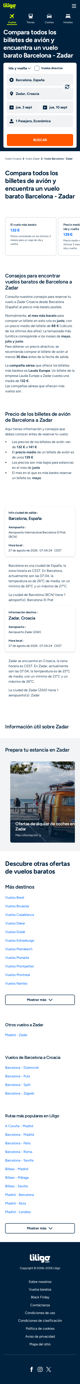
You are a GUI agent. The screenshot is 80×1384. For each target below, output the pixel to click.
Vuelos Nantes (16, 983)
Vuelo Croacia (13, 158)
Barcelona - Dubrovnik (22, 1068)
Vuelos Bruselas (17, 906)
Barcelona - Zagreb (19, 1093)
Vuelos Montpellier (19, 966)
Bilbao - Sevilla (16, 1186)
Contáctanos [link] (40, 1305)
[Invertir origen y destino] (67, 86)
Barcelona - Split (18, 1085)
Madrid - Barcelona (19, 1195)
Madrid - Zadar (16, 1035)
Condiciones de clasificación (40, 1321)
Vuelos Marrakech (18, 949)
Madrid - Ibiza (15, 1203)
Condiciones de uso (40, 1313)
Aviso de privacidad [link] (40, 1336)
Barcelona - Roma (18, 1152)
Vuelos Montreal (17, 975)
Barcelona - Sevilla (19, 1160)
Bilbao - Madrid (16, 1169)
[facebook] (31, 1369)
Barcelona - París (18, 1143)
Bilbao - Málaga (17, 1177)
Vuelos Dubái (15, 932)
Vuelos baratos (40, 1289)
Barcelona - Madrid (19, 1135)
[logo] (9, 5)
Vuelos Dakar (15, 923)
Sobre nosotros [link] (40, 1282)
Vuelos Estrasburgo (19, 940)
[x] (48, 1369)
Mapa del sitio (40, 1344)
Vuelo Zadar (33, 158)
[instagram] (40, 1369)
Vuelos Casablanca (19, 915)
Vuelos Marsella (17, 958)
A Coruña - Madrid (19, 1126)
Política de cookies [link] (40, 1328)
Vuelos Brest (14, 897)
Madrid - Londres (18, 1212)
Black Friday (40, 1297)
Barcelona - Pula (17, 1076)
